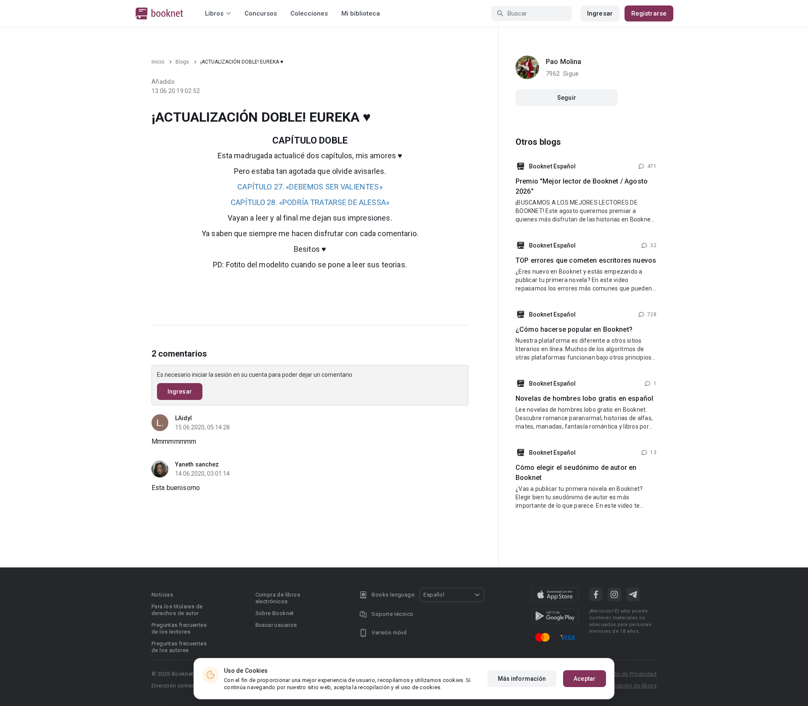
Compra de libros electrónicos (277, 598)
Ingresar (600, 13)
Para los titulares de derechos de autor (177, 609)
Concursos (261, 13)
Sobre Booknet (274, 613)
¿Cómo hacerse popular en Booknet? (574, 329)
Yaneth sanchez (197, 464)
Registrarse (649, 13)
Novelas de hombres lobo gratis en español (584, 398)
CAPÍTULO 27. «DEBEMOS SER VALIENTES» (309, 186)
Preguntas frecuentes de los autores (179, 646)
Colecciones (309, 13)
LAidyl (183, 418)
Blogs (182, 62)
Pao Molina (564, 62)
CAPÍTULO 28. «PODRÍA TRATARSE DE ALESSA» (310, 202)
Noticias (162, 594)
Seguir (566, 97)
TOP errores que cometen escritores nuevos (586, 260)
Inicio (158, 62)
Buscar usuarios (276, 625)
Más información (522, 678)
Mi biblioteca (360, 13)
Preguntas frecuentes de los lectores (179, 628)
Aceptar (584, 678)
